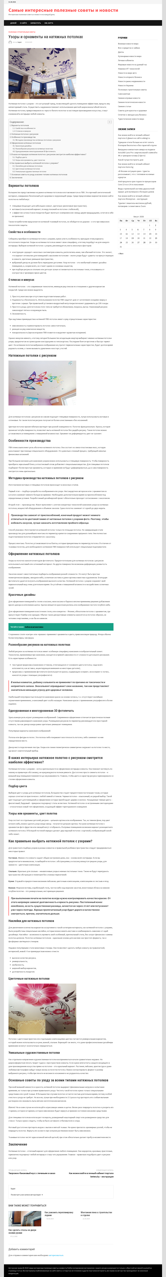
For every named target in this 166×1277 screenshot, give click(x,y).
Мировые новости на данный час (132, 64)
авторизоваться (56, 1255)
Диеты (121, 52)
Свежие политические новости (132, 102)
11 (127, 234)
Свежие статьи (124, 106)
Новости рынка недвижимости (131, 81)
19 (133, 238)
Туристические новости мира (131, 119)
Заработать (35, 23)
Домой (13, 23)
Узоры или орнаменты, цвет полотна (30, 160)
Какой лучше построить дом (130, 159)
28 (144, 242)
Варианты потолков (20, 125)
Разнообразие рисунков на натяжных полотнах (34, 149)
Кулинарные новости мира (129, 56)
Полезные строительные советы (21, 32)
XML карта (48, 23)
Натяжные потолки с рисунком (24, 134)
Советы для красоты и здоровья (132, 110)
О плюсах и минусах (23, 131)
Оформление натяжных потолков (26, 143)
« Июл (120, 253)
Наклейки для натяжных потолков (28, 166)
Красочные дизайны (23, 146)
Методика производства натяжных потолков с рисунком (38, 140)
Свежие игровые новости (129, 98)
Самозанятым (124, 93)
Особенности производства (23, 137)
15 (150, 234)
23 (156, 238)
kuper (20, 42)
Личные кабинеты (126, 60)
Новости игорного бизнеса (130, 77)
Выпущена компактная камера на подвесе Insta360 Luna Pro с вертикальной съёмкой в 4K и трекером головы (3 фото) (137, 152)
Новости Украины (125, 85)
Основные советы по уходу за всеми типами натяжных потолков (39, 174)
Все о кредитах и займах (129, 48)
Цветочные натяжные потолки (27, 169)
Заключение (16, 177)
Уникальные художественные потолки (30, 171)
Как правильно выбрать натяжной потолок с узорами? (35, 163)
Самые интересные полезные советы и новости (63, 10)
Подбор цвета (21, 157)
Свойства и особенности (25, 128)
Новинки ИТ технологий (129, 68)
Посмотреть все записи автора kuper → (27, 1195)
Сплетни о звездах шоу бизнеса (132, 114)
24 (121, 242)
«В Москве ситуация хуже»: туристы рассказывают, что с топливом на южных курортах (136, 174)
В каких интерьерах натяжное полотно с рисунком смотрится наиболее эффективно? (48, 154)
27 (138, 242)
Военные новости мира (128, 43)
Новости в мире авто (127, 73)
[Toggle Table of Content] (108, 122)
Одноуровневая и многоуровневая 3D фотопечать (35, 151)
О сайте (23, 23)
